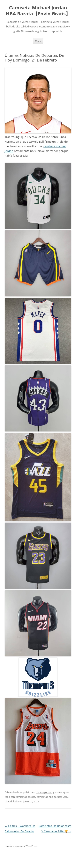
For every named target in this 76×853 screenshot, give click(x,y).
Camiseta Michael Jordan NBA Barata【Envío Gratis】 (38, 11)
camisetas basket (25, 797)
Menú (38, 41)
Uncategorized (44, 792)
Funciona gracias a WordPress (21, 846)
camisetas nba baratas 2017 (52, 797)
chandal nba (12, 801)
